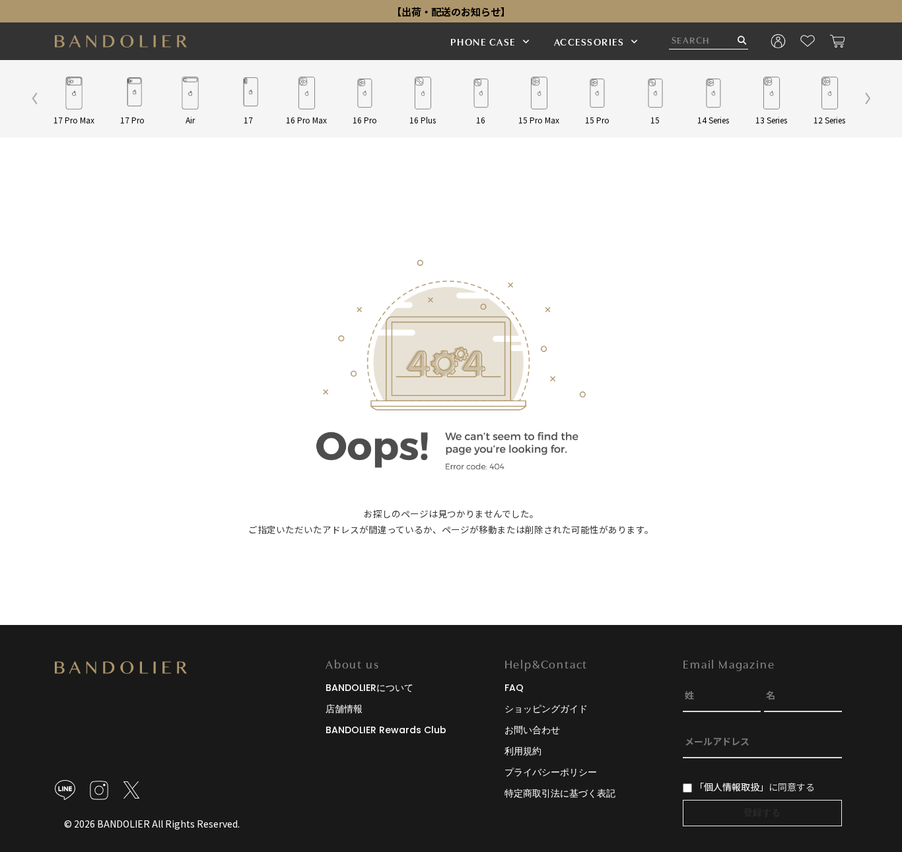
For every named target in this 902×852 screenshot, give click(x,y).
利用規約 (522, 751)
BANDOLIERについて (369, 687)
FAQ (514, 687)
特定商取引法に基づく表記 (559, 793)
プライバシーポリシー (550, 772)
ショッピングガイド (546, 708)
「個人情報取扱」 (732, 786)
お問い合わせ (532, 730)
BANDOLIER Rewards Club (386, 730)
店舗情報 (344, 708)
